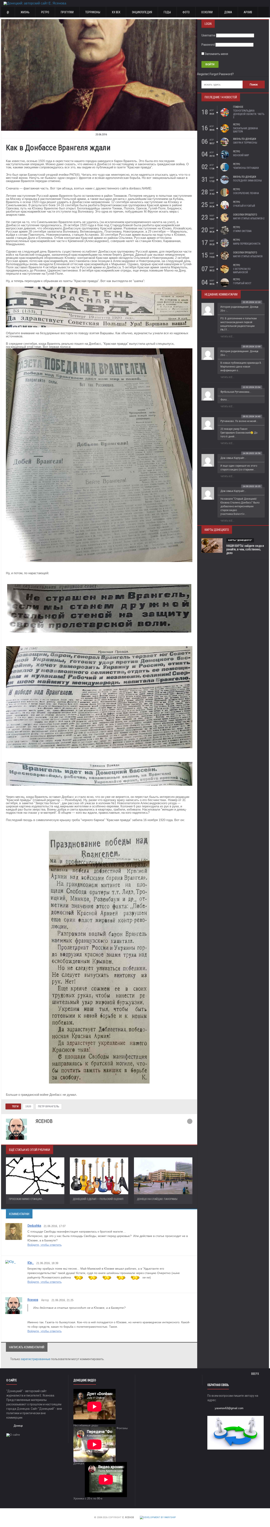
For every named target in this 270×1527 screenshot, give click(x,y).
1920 (28, 1106)
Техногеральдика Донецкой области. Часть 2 (248, 114)
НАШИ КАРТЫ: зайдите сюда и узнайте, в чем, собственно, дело (245, 549)
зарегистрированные (36, 1359)
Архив (248, 12)
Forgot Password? (222, 74)
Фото (186, 12)
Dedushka (34, 1225)
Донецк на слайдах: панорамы (157, 1199)
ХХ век (116, 12)
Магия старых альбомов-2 (249, 218)
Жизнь (25, 12)
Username (208, 35)
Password (208, 44)
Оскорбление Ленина (246, 193)
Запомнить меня (216, 54)
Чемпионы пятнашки (246, 167)
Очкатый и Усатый (244, 205)
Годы (167, 12)
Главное (238, 106)
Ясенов (32, 1300)
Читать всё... (227, 336)
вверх (255, 1373)
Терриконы (92, 12)
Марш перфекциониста (246, 243)
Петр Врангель (48, 1106)
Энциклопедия (142, 12)
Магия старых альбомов (248, 256)
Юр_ (30, 1263)
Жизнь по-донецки (244, 138)
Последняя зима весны (247, 180)
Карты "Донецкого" (240, 540)
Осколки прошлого (245, 214)
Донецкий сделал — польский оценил (98, 1199)
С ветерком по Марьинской (242, 271)
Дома (228, 12)
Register (202, 74)
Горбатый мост (242, 283)
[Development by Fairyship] (158, 1517)
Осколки (207, 12)
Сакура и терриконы (245, 142)
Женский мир (241, 155)
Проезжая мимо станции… (26, 1199)
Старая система (242, 231)
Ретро (45, 12)
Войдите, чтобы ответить (44, 1244)
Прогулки (67, 12)
